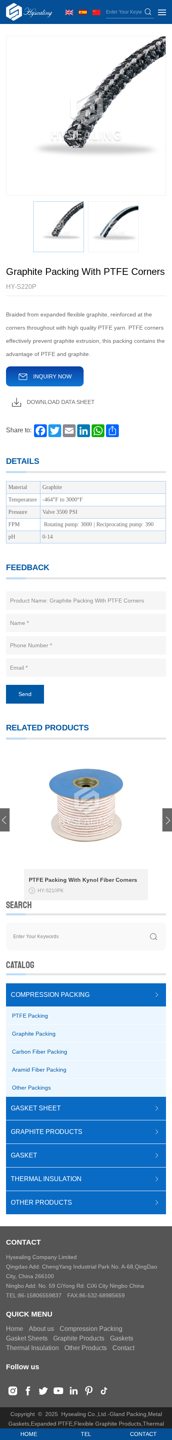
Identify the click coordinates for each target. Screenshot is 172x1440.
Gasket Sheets (27, 1338)
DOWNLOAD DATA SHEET (60, 402)
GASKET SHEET (36, 1108)
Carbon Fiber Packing (39, 1051)
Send (25, 694)
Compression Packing (91, 1328)
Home (14, 1328)
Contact (123, 1348)
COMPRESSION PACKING (50, 994)
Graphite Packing (34, 1033)
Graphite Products (78, 1338)
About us (41, 1328)
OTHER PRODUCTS (41, 1202)
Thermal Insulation (32, 1348)
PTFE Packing (30, 1015)
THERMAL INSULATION (46, 1178)
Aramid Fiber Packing (39, 1069)
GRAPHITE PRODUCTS (46, 1131)
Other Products (85, 1348)
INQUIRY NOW (52, 376)
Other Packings (31, 1087)
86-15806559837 (40, 1295)
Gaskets (121, 1338)
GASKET (24, 1155)
